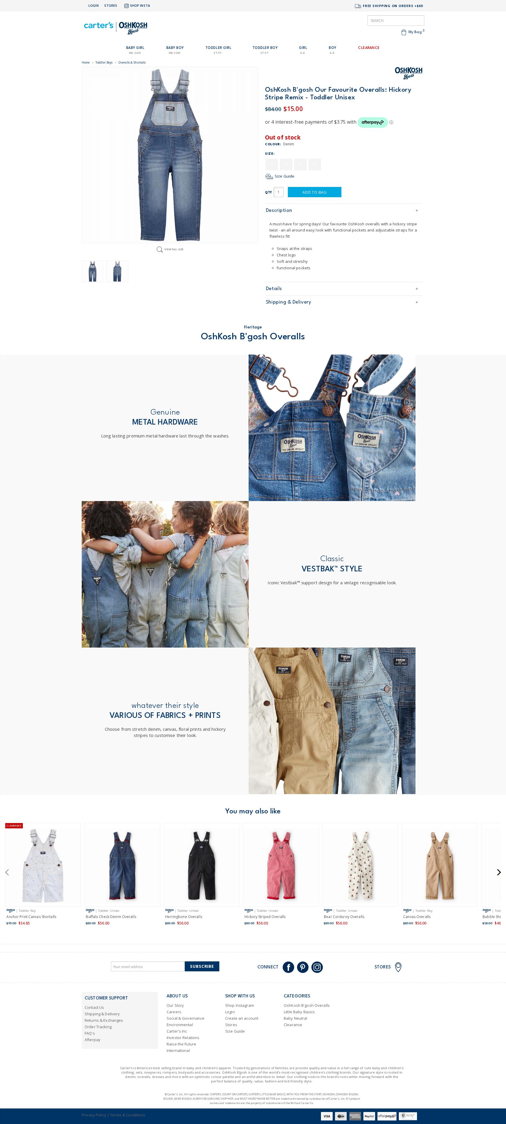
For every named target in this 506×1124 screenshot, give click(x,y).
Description (279, 210)
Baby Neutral (295, 1018)
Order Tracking (98, 1026)
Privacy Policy (94, 1115)
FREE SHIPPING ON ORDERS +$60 (392, 6)
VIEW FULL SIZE (174, 249)
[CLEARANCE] (43, 867)
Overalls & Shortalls (132, 62)
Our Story (175, 1005)
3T (286, 164)
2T (272, 164)
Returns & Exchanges (104, 1020)
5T (315, 164)
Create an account (241, 1018)
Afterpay (92, 1039)
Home (86, 62)
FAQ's (90, 1033)
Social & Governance (185, 1018)
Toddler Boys (104, 62)
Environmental (180, 1024)
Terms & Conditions (127, 1115)
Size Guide (284, 176)
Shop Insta (140, 5)
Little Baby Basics (299, 1011)
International (178, 1050)
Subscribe (202, 966)
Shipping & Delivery (288, 302)
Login (93, 5)
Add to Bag (314, 192)
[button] (9, 872)
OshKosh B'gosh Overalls (307, 1005)
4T (300, 164)
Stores (110, 5)
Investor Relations (183, 1037)
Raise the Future (181, 1044)
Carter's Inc (177, 1031)
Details (274, 288)
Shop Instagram (239, 1005)
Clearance (293, 1024)
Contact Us (94, 1007)
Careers (174, 1011)
